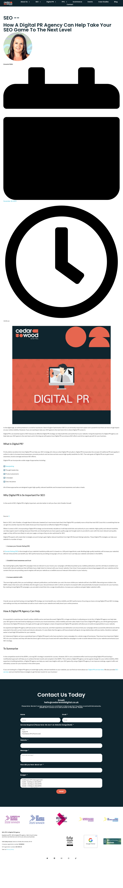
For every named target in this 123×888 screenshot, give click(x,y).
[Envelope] (61, 858)
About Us (24, 2)
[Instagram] (68, 858)
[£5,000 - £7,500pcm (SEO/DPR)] (61, 786)
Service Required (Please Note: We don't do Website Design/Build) (46, 725)
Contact (70, 4)
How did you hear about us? (31, 765)
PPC (63, 2)
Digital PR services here (96, 669)
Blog (116, 2)
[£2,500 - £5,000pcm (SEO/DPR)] (61, 784)
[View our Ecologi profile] (70, 841)
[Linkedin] (54, 858)
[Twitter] (47, 858)
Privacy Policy (10, 849)
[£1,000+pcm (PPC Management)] (61, 780)
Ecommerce (77, 2)
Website (23, 740)
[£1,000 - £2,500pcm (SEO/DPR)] (61, 782)
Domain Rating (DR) (11, 551)
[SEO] (61, 730)
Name (22, 714)
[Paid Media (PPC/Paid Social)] (61, 734)
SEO (37, 2)
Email (64, 714)
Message (24, 750)
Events (90, 2)
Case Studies (103, 2)
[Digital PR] (61, 732)
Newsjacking (10, 466)
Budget (23, 775)
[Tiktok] (76, 858)
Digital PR (50, 2)
